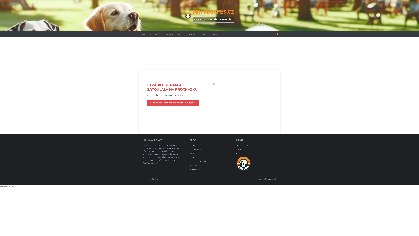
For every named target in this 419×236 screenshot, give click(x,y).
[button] (277, 34)
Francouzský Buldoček (198, 149)
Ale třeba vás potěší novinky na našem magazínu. (173, 103)
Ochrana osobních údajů (267, 179)
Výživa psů (191, 34)
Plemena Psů (154, 34)
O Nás (205, 34)
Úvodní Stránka (242, 145)
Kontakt (215, 34)
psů (196, 166)
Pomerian (193, 157)
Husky (192, 153)
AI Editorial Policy (7, 186)
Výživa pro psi (195, 170)
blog (193, 140)
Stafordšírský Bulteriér (198, 162)
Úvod (143, 34)
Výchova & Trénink (173, 34)
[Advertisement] (209, 53)
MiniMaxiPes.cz (213, 12)
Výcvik (192, 166)
